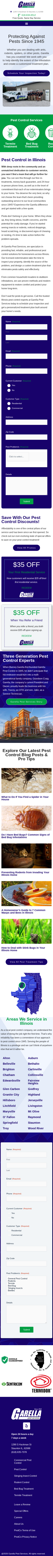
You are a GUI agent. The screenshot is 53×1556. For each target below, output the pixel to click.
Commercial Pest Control (22, 1461)
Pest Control (20, 1469)
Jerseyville (35, 1100)
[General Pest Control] (26, 1278)
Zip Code (10, 432)
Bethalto (33, 1063)
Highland (34, 1094)
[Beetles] (26, 1290)
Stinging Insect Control (25, 1476)
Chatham (9, 1074)
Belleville (9, 1063)
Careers (18, 1517)
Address (9, 417)
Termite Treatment (10, 145)
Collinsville (35, 1074)
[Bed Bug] (26, 1285)
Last (7, 342)
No (13, 390)
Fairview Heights (33, 1082)
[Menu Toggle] (26, 23)
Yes (13, 385)
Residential (17, 403)
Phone (13, 366)
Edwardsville (11, 1080)
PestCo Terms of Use (24, 1530)
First (7, 332)
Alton (6, 1058)
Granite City (11, 1094)
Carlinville (35, 1069)
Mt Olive (33, 1111)
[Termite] (26, 1283)
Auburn (33, 1058)
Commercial (17, 408)
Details (9, 474)
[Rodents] (26, 1281)
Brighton (9, 1069)
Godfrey (33, 1089)
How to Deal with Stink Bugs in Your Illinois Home (23, 949)
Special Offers (21, 1511)
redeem (27, 588)
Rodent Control (21, 1482)
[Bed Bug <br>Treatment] (31, 133)
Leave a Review (22, 1504)
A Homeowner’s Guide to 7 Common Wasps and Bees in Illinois (23, 911)
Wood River (36, 1128)
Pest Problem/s (17, 447)
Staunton (34, 1122)
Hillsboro (9, 1100)
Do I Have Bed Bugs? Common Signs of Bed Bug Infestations (25, 836)
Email (13, 351)
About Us (18, 1524)
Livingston (35, 1105)
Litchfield (9, 1105)
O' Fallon (9, 1117)
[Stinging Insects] (26, 1288)
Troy (6, 1128)
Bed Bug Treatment (31, 145)
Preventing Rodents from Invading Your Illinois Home (25, 873)
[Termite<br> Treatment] (10, 133)
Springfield (10, 1122)
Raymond (34, 1117)
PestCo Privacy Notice (25, 1536)
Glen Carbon (11, 1089)
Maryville (9, 1111)
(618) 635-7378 (19, 1452)
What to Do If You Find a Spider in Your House (25, 798)
